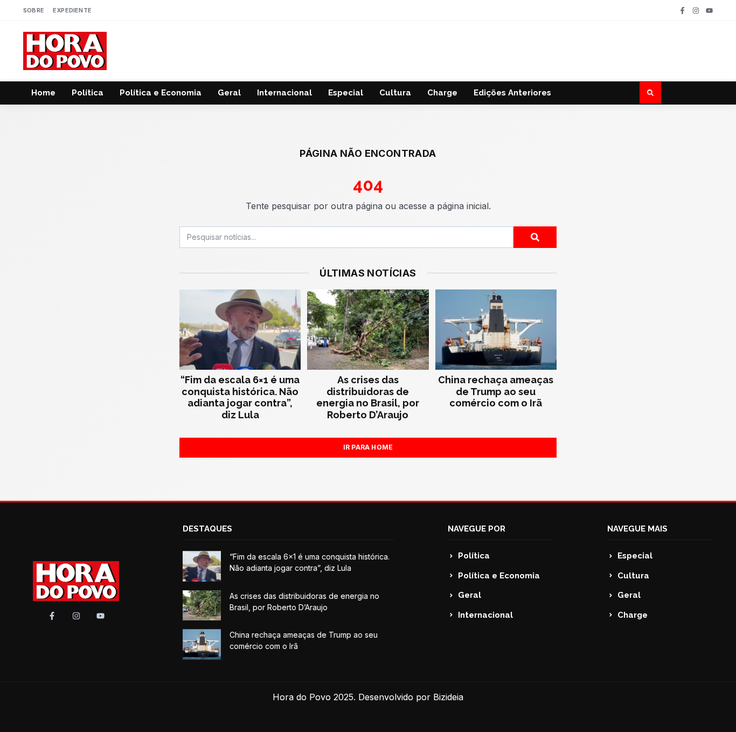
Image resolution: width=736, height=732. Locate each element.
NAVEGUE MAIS (637, 529)
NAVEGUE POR (476, 529)
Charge (442, 93)
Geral (229, 93)
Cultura (395, 93)
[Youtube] (709, 10)
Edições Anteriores (512, 93)
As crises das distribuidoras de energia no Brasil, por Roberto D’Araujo (367, 397)
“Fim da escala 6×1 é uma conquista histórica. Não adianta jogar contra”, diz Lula (240, 397)
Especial (345, 93)
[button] (650, 92)
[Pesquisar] (535, 237)
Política (87, 93)
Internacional (284, 93)
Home (43, 93)
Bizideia (448, 697)
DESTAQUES (207, 529)
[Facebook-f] (682, 10)
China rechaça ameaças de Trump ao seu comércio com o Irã (495, 391)
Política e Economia (161, 93)
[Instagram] (695, 10)
